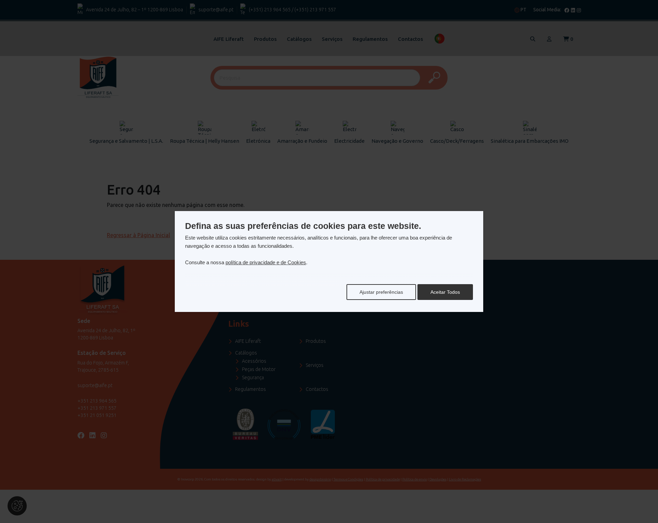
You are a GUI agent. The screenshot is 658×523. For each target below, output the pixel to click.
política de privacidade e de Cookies (266, 262)
